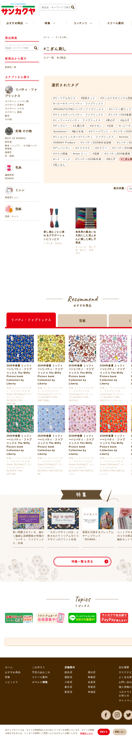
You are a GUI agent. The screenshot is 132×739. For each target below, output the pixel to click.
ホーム (47, 37)
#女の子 (125, 120)
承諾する (104, 732)
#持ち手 (111, 159)
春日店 (68, 687)
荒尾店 (92, 687)
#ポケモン (96, 125)
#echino (123, 136)
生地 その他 (23, 130)
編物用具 (9, 175)
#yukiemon (60, 131)
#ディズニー (60, 125)
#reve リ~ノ (80, 153)
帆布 (7, 116)
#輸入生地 (78, 131)
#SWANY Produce (64, 142)
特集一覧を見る (82, 561)
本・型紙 (9, 156)
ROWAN (9, 178)
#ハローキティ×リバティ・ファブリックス (78, 103)
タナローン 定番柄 (14, 105)
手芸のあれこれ (41, 672)
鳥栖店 (92, 677)
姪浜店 (68, 672)
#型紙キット (88, 98)
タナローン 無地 (13, 112)
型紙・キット (12, 216)
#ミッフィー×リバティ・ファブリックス (77, 120)
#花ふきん (59, 164)
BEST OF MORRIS (15, 138)
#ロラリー (101, 148)
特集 (7, 677)
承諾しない (120, 732)
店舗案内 (70, 667)
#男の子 (110, 120)
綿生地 (8, 142)
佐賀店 (92, 682)
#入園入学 (79, 125)
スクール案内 (115, 23)
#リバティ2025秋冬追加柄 (96, 142)
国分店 (92, 672)
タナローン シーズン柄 (17, 101)
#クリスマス (82, 148)
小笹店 (68, 682)
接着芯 (8, 152)
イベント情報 (40, 682)
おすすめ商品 (13, 672)
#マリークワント (99, 131)
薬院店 (68, 677)
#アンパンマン (61, 148)
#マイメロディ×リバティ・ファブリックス (78, 114)
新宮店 (68, 692)
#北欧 (110, 125)
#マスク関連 (60, 153)
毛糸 (18, 167)
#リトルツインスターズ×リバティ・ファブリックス (83, 136)
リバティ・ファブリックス (21, 92)
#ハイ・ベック (61, 159)
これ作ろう (38, 667)
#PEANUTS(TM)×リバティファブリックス (78, 109)
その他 (8, 119)
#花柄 (96, 153)
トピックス (11, 682)
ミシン (20, 190)
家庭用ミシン (12, 197)
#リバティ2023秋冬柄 (88, 159)
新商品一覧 (10, 67)
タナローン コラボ (14, 108)
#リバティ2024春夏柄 (117, 153)
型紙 (18, 209)
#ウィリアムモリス (64, 98)
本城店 (92, 692)
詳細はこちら (86, 733)
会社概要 (124, 667)
